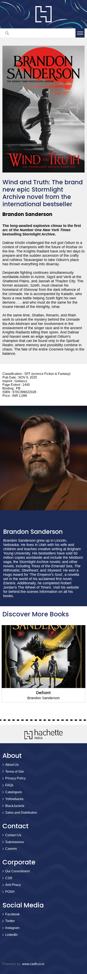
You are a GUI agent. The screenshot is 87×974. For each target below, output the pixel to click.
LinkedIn (11, 934)
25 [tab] (40, 720)
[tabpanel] (43, 663)
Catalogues (13, 792)
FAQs (9, 785)
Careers (11, 848)
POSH (10, 891)
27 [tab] (49, 720)
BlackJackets (14, 806)
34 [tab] (80, 720)
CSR (8, 878)
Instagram (12, 928)
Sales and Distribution (21, 812)
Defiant (43, 692)
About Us (12, 764)
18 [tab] (9, 720)
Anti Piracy (13, 885)
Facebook (12, 914)
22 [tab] (27, 720)
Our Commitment (17, 871)
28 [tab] (53, 720)
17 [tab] (4, 720)
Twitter (10, 921)
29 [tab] (58, 720)
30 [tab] (62, 720)
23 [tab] (31, 720)
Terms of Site (14, 771)
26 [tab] (45, 720)
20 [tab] (18, 720)
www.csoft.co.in (33, 964)
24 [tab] (36, 720)
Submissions (14, 842)
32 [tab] (71, 720)
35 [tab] (85, 720)
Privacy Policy (15, 778)
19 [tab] (13, 720)
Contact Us (13, 835)
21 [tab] (22, 720)
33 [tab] (76, 720)
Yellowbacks (14, 799)
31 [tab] (67, 720)
